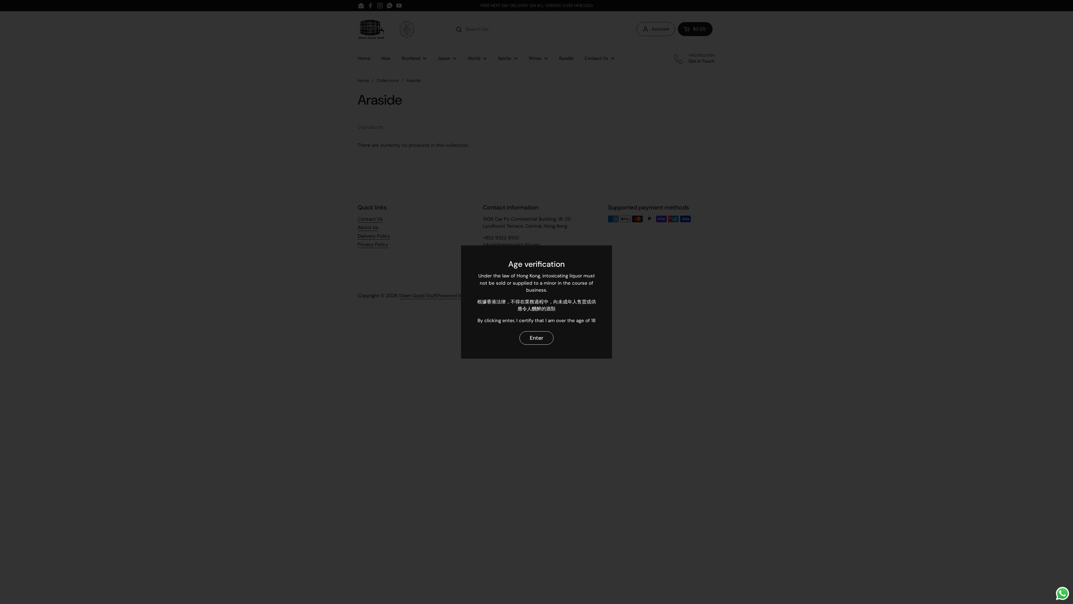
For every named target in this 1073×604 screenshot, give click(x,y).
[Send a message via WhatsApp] (1062, 593)
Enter (536, 337)
